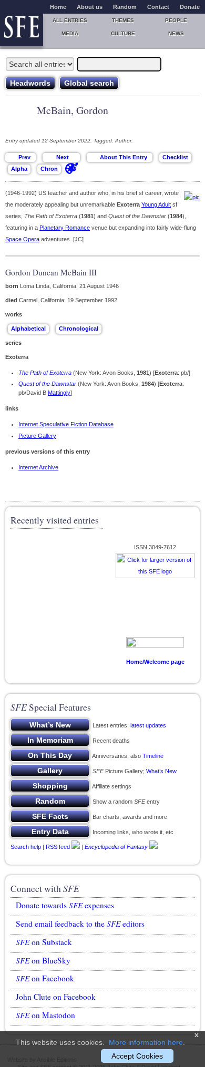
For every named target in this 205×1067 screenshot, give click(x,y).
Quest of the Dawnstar (47, 384)
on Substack (44, 942)
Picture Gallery (37, 436)
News (176, 33)
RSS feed (58, 847)
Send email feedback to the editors (80, 923)
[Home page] (21, 30)
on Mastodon (45, 1015)
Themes (123, 20)
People (176, 20)
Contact (158, 7)
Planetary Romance (64, 227)
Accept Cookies (137, 1056)
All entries (70, 20)
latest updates (148, 725)
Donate (190, 7)
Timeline (152, 756)
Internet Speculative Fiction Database (66, 424)
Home (58, 7)
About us (89, 7)
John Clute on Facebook (56, 996)
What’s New (161, 771)
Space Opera (22, 239)
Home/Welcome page (155, 662)
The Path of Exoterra (44, 373)
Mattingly (59, 392)
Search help (26, 847)
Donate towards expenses (65, 905)
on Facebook (45, 978)
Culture (123, 33)
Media (70, 33)
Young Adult (156, 204)
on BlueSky (43, 960)
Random (125, 7)
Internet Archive (38, 467)
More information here (146, 1042)
